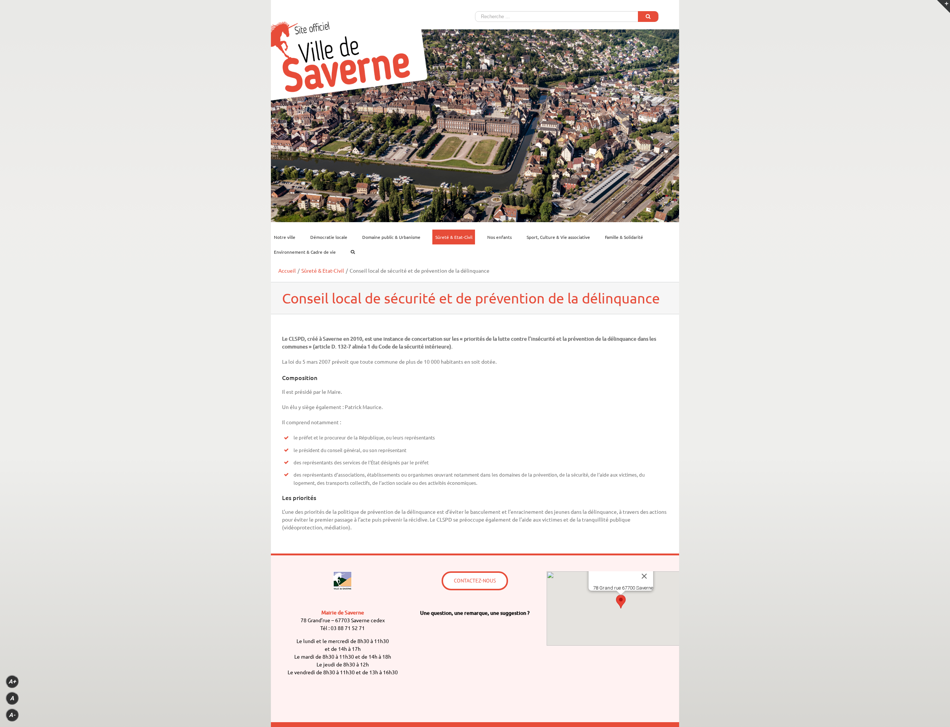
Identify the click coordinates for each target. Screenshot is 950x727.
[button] (621, 601)
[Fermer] (644, 576)
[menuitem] (289, 237)
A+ (12, 681)
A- (12, 714)
